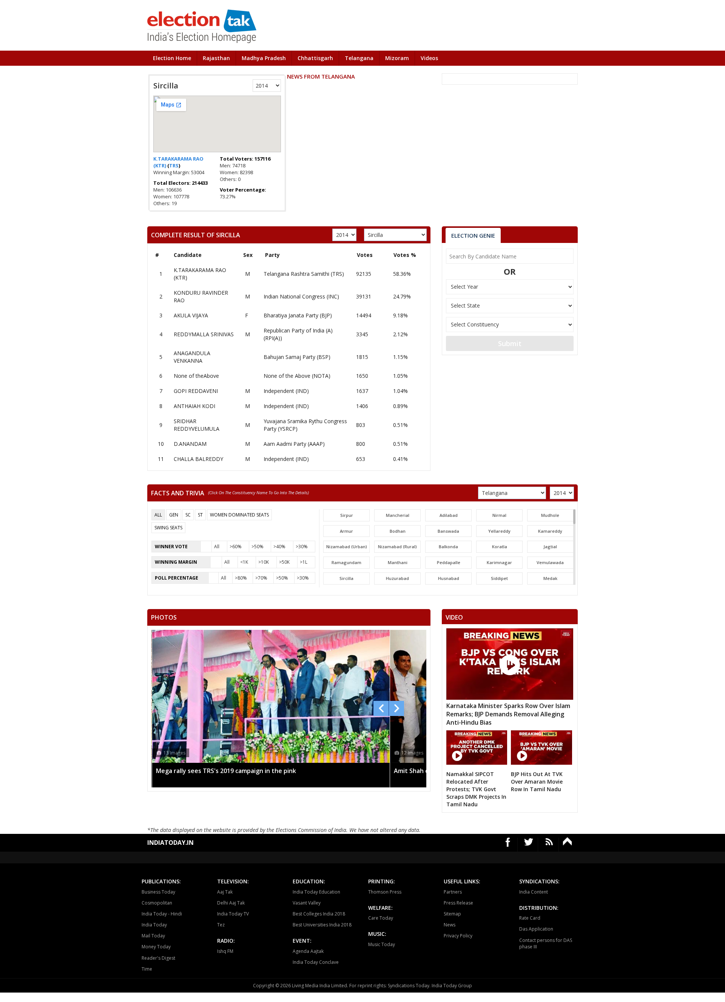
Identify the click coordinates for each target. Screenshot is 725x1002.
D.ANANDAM (190, 443)
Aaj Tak (225, 892)
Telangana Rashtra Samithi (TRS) (304, 273)
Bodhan (398, 531)
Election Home (172, 58)
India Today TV (233, 914)
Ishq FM (225, 951)
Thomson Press (384, 892)
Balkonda (448, 546)
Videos (429, 58)
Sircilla (346, 578)
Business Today (158, 892)
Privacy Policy (458, 935)
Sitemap (452, 914)
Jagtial (550, 546)
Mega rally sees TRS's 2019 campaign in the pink (226, 771)
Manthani (397, 562)
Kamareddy (550, 531)
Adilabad (449, 515)
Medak (550, 578)
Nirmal (499, 515)
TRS (174, 165)
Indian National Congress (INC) (301, 296)
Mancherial (397, 515)
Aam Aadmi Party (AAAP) (294, 443)
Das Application (536, 929)
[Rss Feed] (549, 845)
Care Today (380, 918)
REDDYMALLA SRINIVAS (204, 334)
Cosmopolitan (157, 903)
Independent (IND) (286, 390)
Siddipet (499, 578)
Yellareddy (499, 531)
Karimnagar (499, 562)
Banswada (448, 531)
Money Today (156, 946)
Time (147, 969)
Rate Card (529, 918)
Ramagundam (346, 562)
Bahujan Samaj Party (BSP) (297, 356)
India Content (533, 892)
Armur (346, 531)
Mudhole (550, 515)
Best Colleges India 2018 (319, 914)
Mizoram (397, 58)
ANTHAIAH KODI (194, 406)
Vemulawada (550, 562)
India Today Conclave (316, 962)
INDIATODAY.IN (170, 842)
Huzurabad (397, 578)
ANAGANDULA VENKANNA (192, 356)
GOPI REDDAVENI (196, 390)
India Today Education (316, 892)
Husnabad (448, 578)
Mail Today (153, 935)
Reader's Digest (158, 958)
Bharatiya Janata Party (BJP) (298, 315)
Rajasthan (216, 58)
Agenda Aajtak (308, 951)
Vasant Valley (307, 903)
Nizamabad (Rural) (397, 546)
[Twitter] (528, 845)
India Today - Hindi (162, 914)
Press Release (458, 903)
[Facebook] (508, 845)
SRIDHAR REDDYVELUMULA (196, 425)
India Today (154, 925)
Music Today (381, 944)
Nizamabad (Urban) (346, 546)
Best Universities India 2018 (322, 925)
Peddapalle (448, 562)
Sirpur (346, 515)
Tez (221, 925)
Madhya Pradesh (264, 58)
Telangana (359, 58)
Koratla (499, 546)
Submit (509, 343)
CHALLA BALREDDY (198, 458)
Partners (453, 892)
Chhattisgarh (315, 58)
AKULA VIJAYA (191, 315)
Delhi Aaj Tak (231, 903)
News (449, 925)
